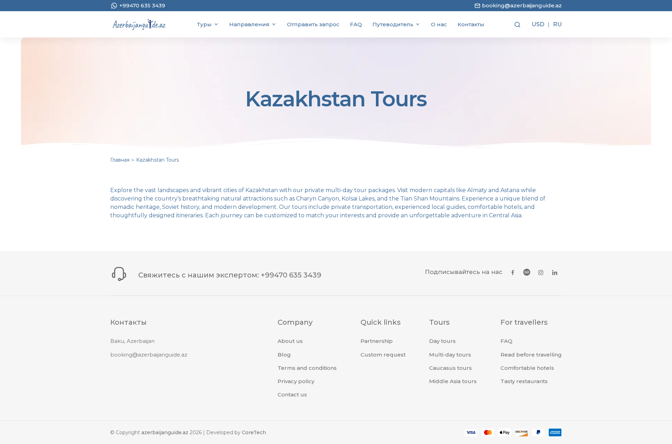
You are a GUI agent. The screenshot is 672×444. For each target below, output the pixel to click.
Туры (204, 24)
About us (290, 341)
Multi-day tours (450, 354)
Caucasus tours (450, 368)
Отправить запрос (313, 24)
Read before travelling (531, 354)
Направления (249, 24)
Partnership (376, 341)
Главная (120, 160)
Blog (284, 354)
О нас (439, 24)
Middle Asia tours (453, 381)
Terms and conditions (307, 368)
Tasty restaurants (524, 381)
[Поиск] (516, 24)
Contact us (292, 394)
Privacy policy (296, 381)
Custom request (383, 354)
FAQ (356, 24)
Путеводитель (392, 24)
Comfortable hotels (527, 368)
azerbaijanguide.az (164, 432)
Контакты (470, 24)
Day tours (442, 341)
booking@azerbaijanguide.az (148, 354)
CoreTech (254, 432)
